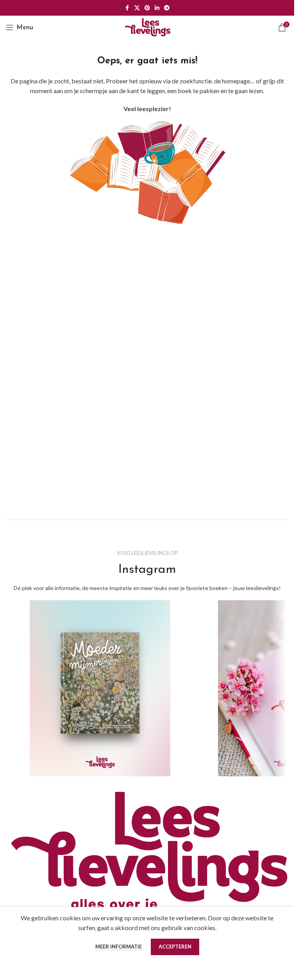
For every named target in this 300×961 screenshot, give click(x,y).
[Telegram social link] (167, 8)
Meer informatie (119, 946)
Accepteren (175, 946)
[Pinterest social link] (147, 8)
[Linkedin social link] (157, 8)
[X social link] (137, 8)
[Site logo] (147, 26)
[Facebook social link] (127, 8)
